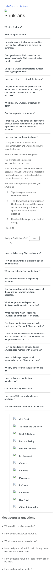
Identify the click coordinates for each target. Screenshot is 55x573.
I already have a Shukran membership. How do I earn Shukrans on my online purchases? (23, 45)
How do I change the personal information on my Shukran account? (22, 358)
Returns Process (27, 449)
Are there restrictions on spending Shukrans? (21, 280)
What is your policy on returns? (20, 541)
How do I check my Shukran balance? (23, 253)
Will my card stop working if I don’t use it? (24, 369)
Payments (24, 478)
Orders (23, 463)
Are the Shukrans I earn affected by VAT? (24, 406)
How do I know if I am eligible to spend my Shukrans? (24, 262)
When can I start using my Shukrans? (22, 271)
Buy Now (24, 500)
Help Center (10, 6)
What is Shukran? (13, 27)
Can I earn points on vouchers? (20, 113)
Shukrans (24, 6)
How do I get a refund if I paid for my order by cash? (26, 560)
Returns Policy (26, 441)
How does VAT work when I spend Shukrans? (21, 397)
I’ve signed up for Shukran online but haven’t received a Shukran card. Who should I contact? (23, 58)
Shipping (23, 471)
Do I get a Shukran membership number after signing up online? (24, 70)
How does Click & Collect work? (21, 534)
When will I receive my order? (19, 526)
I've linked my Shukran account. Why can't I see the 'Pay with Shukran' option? (24, 324)
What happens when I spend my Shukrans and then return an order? (22, 304)
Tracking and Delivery (30, 427)
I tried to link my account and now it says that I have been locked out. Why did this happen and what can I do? (25, 337)
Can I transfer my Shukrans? (18, 389)
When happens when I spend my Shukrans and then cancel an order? (22, 314)
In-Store (23, 485)
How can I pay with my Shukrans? (21, 137)
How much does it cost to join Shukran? (24, 79)
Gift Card (24, 419)
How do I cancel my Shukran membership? (18, 379)
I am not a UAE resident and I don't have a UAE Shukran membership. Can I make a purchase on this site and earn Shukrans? (24, 125)
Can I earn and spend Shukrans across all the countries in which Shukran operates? (24, 292)
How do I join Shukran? (16, 35)
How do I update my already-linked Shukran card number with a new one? (23, 348)
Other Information (28, 507)
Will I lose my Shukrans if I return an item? (22, 104)
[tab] (27, 27)
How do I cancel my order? (18, 569)
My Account (25, 456)
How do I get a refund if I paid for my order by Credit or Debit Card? (26, 549)
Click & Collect (27, 434)
